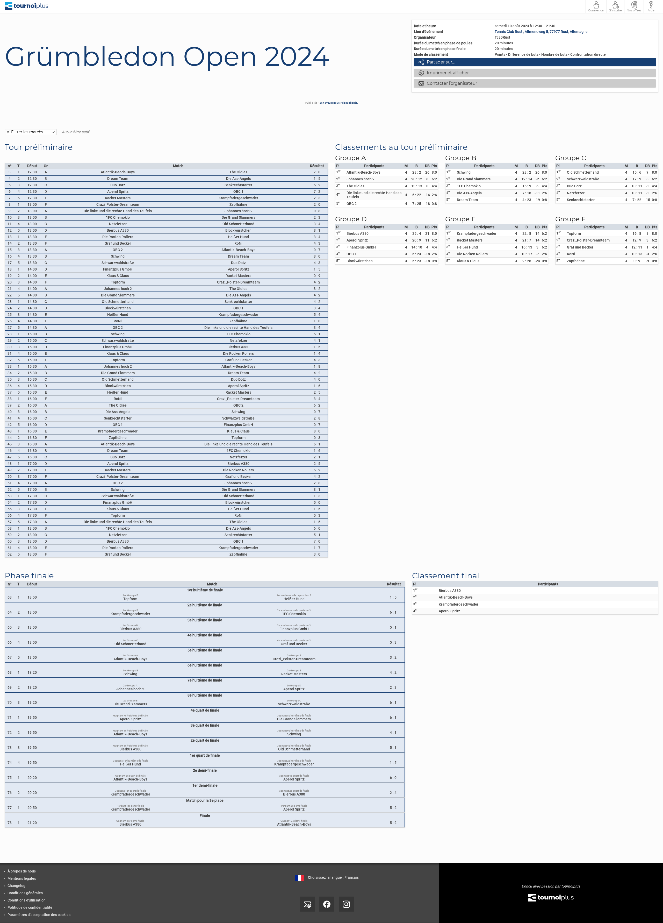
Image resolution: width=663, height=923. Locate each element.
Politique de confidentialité (30, 907)
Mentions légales (22, 878)
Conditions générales (25, 893)
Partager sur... (437, 62)
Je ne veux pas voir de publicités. (339, 102)
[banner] (26, 6)
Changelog (16, 886)
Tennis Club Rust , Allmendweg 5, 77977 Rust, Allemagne (541, 32)
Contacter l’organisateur (448, 83)
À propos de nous (22, 871)
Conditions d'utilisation (27, 900)
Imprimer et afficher (444, 72)
